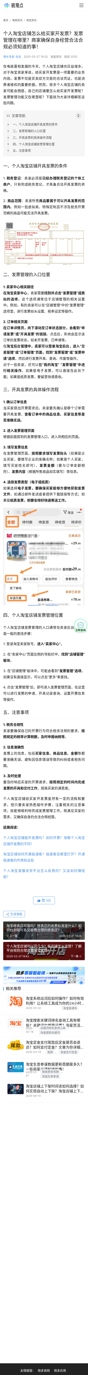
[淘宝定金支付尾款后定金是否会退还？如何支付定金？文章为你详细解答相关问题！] (15, 1045)
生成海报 (15, 914)
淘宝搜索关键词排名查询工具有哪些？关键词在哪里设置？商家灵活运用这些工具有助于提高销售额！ (55, 1023)
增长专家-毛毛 (12, 56)
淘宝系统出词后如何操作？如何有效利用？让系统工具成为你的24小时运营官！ (55, 1001)
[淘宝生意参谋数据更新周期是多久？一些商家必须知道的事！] (15, 1067)
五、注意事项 (22, 150)
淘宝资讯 (56, 56)
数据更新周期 (50, 1071)
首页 (5, 20)
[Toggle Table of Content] (78, 116)
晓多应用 (60, 1370)
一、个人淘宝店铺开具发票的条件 (35, 124)
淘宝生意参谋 (50, 1076)
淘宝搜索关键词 (50, 1032)
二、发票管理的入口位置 (29, 131)
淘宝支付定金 (68, 1052)
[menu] (81, 5)
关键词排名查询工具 (52, 1027)
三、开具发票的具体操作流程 (32, 137)
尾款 (50, 1052)
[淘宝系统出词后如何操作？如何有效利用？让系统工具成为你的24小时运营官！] (15, 1001)
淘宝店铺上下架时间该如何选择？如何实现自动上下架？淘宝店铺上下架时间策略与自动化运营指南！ (55, 1089)
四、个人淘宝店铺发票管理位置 (34, 144)
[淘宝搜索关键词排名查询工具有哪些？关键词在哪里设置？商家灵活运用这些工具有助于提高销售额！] (15, 1023)
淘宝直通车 (70, 1008)
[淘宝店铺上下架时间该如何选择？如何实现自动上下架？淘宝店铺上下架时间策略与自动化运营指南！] (15, 1089)
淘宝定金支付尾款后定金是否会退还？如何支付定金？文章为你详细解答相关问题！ (55, 1045)
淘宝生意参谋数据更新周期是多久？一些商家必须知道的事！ (55, 1066)
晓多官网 (44, 1370)
